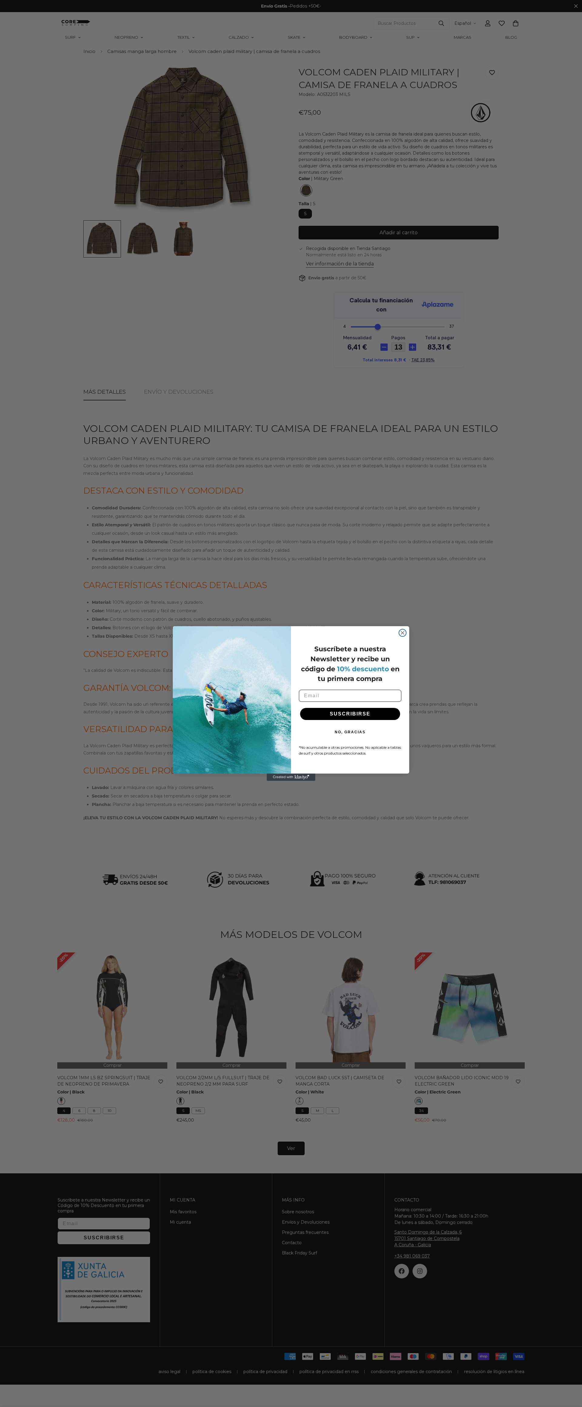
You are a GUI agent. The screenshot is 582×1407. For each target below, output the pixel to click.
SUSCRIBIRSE (350, 713)
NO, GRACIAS (350, 732)
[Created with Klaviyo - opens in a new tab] (291, 777)
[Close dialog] (402, 632)
